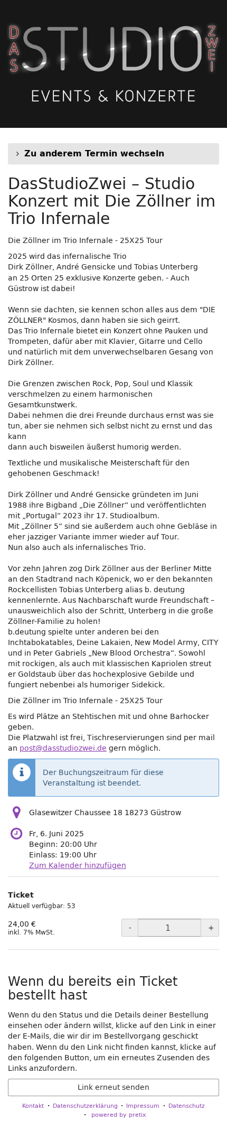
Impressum (142, 1105)
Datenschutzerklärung (85, 1105)
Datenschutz (186, 1105)
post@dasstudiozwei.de (63, 748)
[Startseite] (113, 64)
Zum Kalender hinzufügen (77, 865)
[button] (113, 154)
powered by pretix (118, 1114)
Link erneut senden (113, 1087)
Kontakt (33, 1105)
